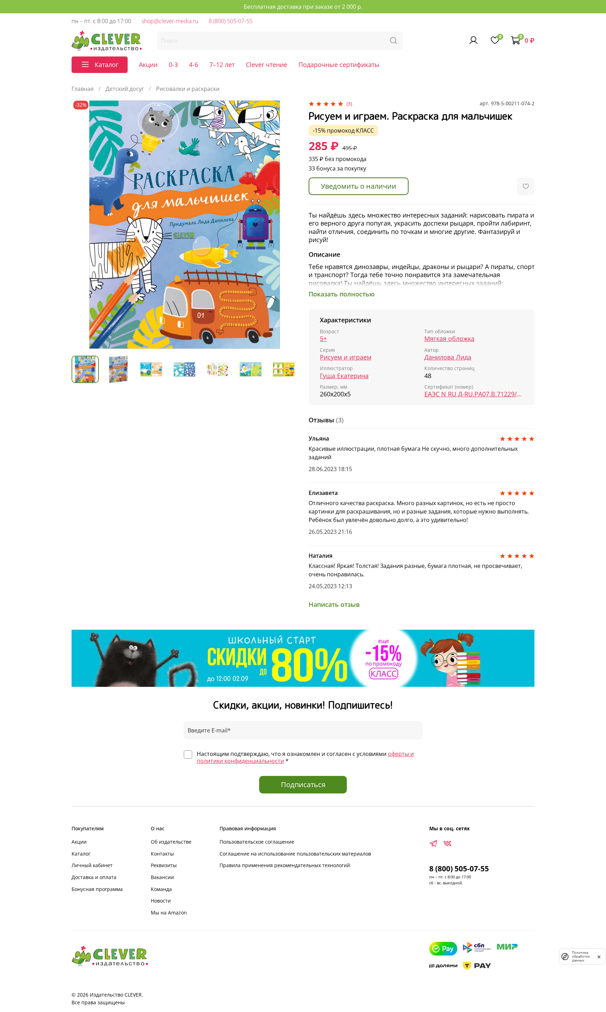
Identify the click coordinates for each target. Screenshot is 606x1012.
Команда (161, 889)
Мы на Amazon (169, 912)
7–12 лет (222, 64)
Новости (161, 900)
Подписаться (303, 784)
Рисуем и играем (345, 357)
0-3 (173, 64)
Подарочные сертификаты (338, 64)
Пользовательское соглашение (257, 841)
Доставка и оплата (94, 877)
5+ (323, 339)
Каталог (81, 853)
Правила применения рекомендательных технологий (285, 865)
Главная (83, 89)
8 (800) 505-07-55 (230, 21)
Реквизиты (164, 865)
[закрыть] (599, 956)
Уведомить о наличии (358, 186)
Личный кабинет (92, 865)
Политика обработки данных (581, 956)
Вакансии (162, 877)
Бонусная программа (97, 889)
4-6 (193, 64)
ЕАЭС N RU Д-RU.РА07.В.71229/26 (473, 394)
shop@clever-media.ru (170, 21)
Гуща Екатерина (344, 376)
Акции (148, 64)
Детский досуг (125, 89)
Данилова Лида (447, 357)
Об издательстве (171, 841)
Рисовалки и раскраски (188, 89)
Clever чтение (266, 64)
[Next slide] (286, 224)
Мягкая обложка (449, 339)
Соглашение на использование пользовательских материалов (295, 853)
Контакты (162, 853)
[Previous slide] (82, 224)
